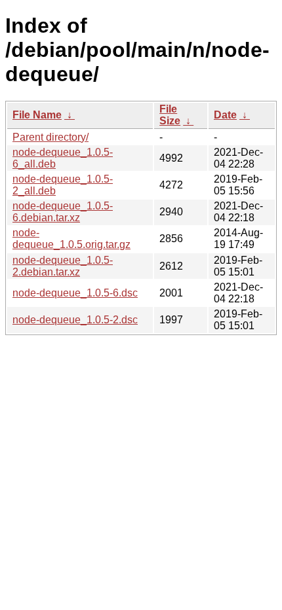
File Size (169, 114)
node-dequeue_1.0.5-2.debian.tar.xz (62, 266)
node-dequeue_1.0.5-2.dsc (75, 319)
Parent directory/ (50, 137)
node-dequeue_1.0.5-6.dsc (75, 292)
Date (225, 114)
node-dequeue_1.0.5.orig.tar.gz (71, 238)
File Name (37, 114)
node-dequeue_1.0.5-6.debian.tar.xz (62, 211)
